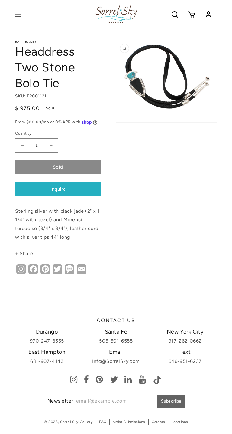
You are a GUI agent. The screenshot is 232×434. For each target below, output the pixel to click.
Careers (158, 422)
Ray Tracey (26, 42)
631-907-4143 (46, 361)
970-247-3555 (47, 341)
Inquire (58, 189)
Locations (179, 422)
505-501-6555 (116, 341)
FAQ (103, 422)
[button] (18, 14)
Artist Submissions (129, 422)
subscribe (171, 401)
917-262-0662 (185, 341)
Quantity (23, 133)
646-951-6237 (185, 361)
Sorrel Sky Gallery (76, 422)
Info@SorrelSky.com (116, 361)
